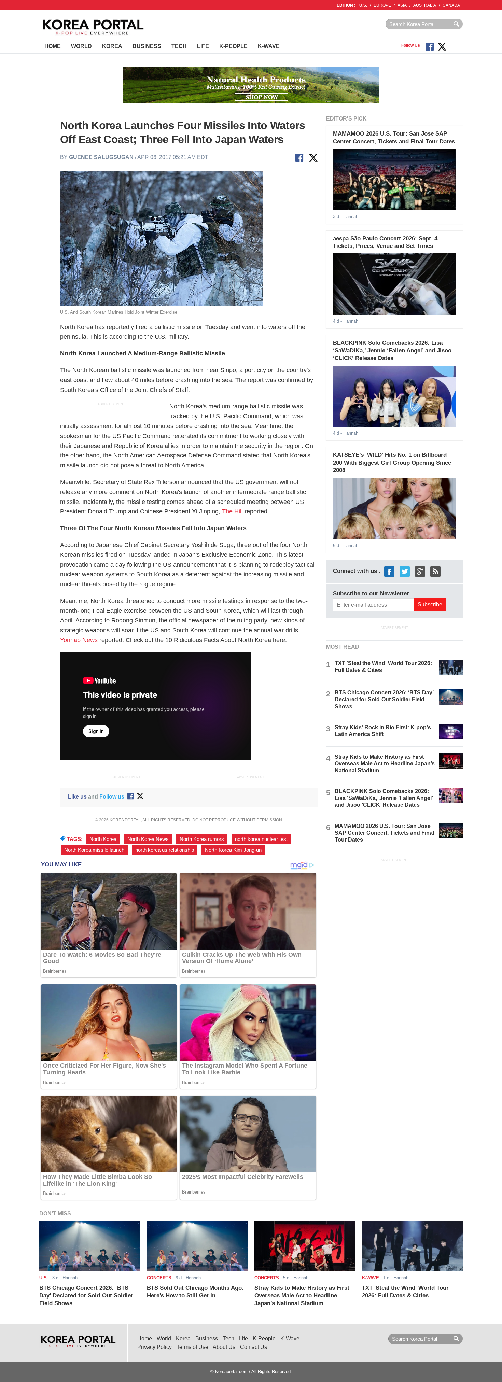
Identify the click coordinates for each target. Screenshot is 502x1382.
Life (203, 46)
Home (52, 46)
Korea (112, 46)
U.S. (363, 5)
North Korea (102, 839)
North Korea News (148, 839)
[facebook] (389, 571)
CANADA (451, 5)
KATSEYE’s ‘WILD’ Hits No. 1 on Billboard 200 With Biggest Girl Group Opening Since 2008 (392, 463)
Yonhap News (79, 640)
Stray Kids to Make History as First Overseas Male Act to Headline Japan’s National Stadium (385, 763)
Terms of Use (192, 1347)
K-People (233, 46)
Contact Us (253, 1347)
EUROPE (382, 5)
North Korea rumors (202, 839)
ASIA (402, 5)
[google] (420, 571)
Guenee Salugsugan (101, 157)
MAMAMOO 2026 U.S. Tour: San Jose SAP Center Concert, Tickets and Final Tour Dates (384, 833)
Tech (179, 46)
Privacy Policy (154, 1347)
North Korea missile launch (94, 850)
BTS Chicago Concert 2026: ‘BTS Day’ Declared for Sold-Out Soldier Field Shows (384, 699)
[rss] (435, 571)
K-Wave (269, 46)
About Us (224, 1347)
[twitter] (405, 571)
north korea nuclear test (261, 839)
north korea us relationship (164, 850)
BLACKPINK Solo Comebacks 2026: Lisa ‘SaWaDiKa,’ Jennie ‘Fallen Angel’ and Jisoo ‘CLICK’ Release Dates (392, 351)
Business (147, 46)
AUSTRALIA (424, 5)
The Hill (232, 511)
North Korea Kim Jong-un (233, 850)
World (81, 46)
